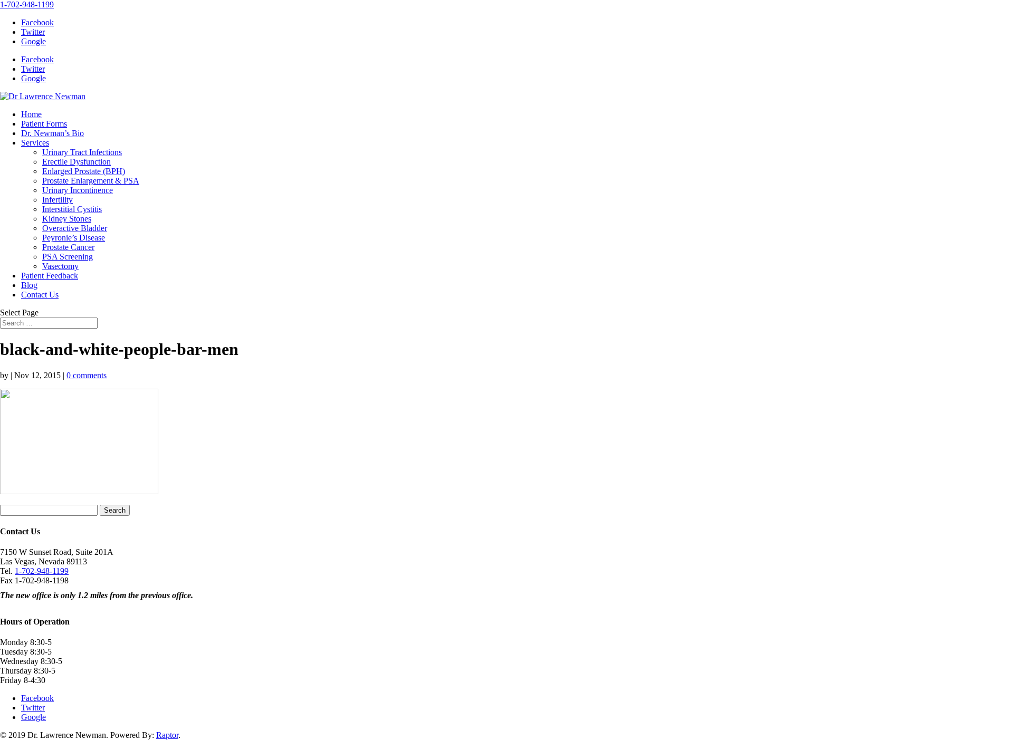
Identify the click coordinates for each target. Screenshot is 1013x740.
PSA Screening (67, 256)
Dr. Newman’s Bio (52, 133)
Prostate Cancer (68, 247)
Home (31, 114)
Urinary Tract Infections (82, 152)
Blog (29, 285)
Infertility (57, 199)
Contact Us (40, 294)
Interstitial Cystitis (72, 209)
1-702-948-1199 (27, 4)
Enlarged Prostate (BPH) (83, 171)
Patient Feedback (49, 275)
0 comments (86, 375)
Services (35, 142)
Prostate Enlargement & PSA (90, 180)
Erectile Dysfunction (76, 161)
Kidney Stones (66, 218)
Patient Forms (44, 123)
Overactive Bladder (74, 228)
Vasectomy (60, 266)
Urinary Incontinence (77, 190)
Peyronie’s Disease (73, 237)
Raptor (167, 735)
